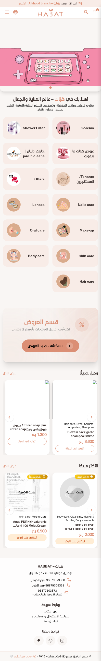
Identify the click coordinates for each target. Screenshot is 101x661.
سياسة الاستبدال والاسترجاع (50, 616)
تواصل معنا (50, 621)
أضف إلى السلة (74, 448)
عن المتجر (50, 611)
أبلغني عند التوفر (75, 541)
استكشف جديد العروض (50, 346)
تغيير (22, 3)
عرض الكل (9, 373)
